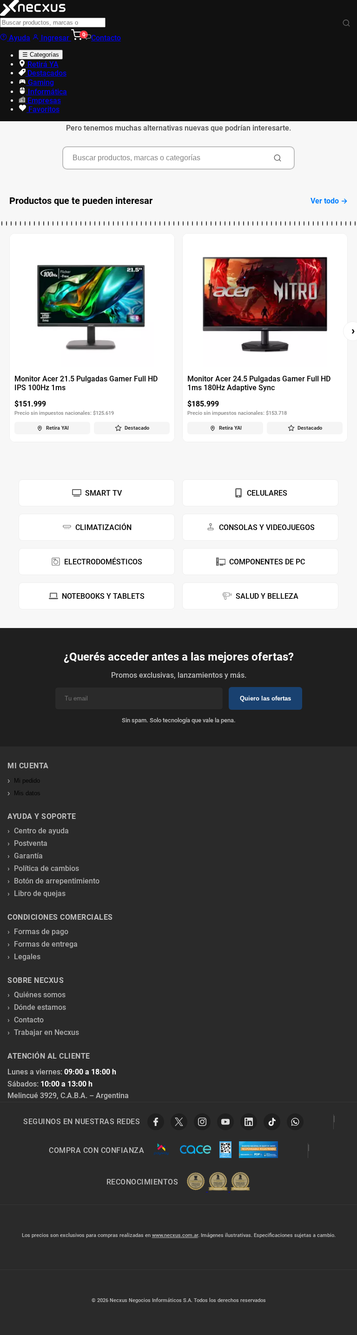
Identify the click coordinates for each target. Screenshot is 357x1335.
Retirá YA (42, 64)
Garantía (28, 855)
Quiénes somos (40, 994)
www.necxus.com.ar (175, 1235)
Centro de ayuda (41, 830)
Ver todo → (329, 200)
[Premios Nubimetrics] (218, 1182)
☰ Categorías (40, 54)
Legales (27, 956)
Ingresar (55, 37)
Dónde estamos (40, 1007)
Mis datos (27, 793)
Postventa (30, 843)
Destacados (46, 73)
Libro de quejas (40, 893)
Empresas (43, 100)
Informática (46, 91)
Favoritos (43, 109)
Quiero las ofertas (265, 698)
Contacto (106, 37)
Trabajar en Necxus (46, 1032)
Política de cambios (46, 868)
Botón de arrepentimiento (56, 881)
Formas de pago (41, 931)
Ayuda (18, 37)
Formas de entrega (46, 944)
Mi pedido (27, 780)
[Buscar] (346, 23)
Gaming (40, 82)
